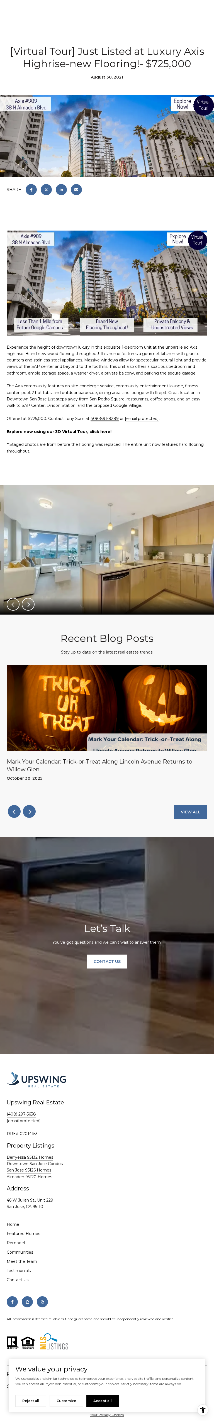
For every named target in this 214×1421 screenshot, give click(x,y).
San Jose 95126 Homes (29, 1170)
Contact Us (17, 1279)
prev (13, 604)
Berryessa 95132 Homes (30, 1157)
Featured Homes (23, 1233)
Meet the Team (22, 1261)
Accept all (102, 1401)
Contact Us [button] (107, 961)
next (28, 604)
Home (13, 1224)
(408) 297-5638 (21, 1114)
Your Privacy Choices (107, 1415)
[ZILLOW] (27, 1301)
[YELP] (42, 1301)
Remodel (16, 1242)
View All (191, 812)
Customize (66, 1401)
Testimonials (19, 1270)
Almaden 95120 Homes (29, 1176)
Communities (20, 1252)
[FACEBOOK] (12, 1301)
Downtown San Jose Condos (35, 1163)
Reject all (30, 1401)
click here (99, 431)
